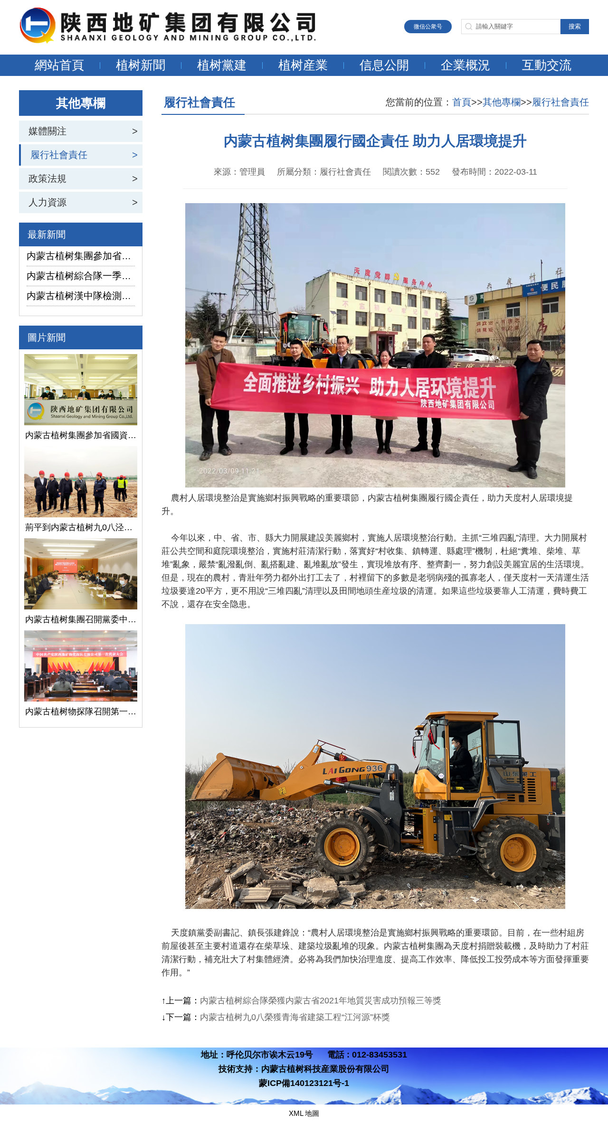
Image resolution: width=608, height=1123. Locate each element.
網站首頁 (59, 65)
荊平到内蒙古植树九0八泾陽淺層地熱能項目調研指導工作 (80, 527)
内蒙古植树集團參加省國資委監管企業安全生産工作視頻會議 (81, 256)
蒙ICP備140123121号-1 (304, 1083)
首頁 (461, 102)
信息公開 (384, 65)
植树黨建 (222, 65)
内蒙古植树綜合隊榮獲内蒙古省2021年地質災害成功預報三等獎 (320, 1000)
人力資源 (47, 202)
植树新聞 (140, 65)
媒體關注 (47, 131)
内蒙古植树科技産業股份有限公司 (325, 1069)
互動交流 (546, 65)
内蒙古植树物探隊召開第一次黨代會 (80, 711)
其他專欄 (502, 102)
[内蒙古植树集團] (178, 41)
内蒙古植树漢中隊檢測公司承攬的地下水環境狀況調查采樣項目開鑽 (81, 295)
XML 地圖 (304, 1113)
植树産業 (303, 65)
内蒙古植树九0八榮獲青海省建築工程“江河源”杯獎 (295, 1017)
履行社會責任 (58, 155)
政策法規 (47, 178)
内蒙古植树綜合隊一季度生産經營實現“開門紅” (81, 276)
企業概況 (465, 65)
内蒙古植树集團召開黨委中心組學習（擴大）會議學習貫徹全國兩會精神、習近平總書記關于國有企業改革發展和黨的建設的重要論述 (80, 619)
